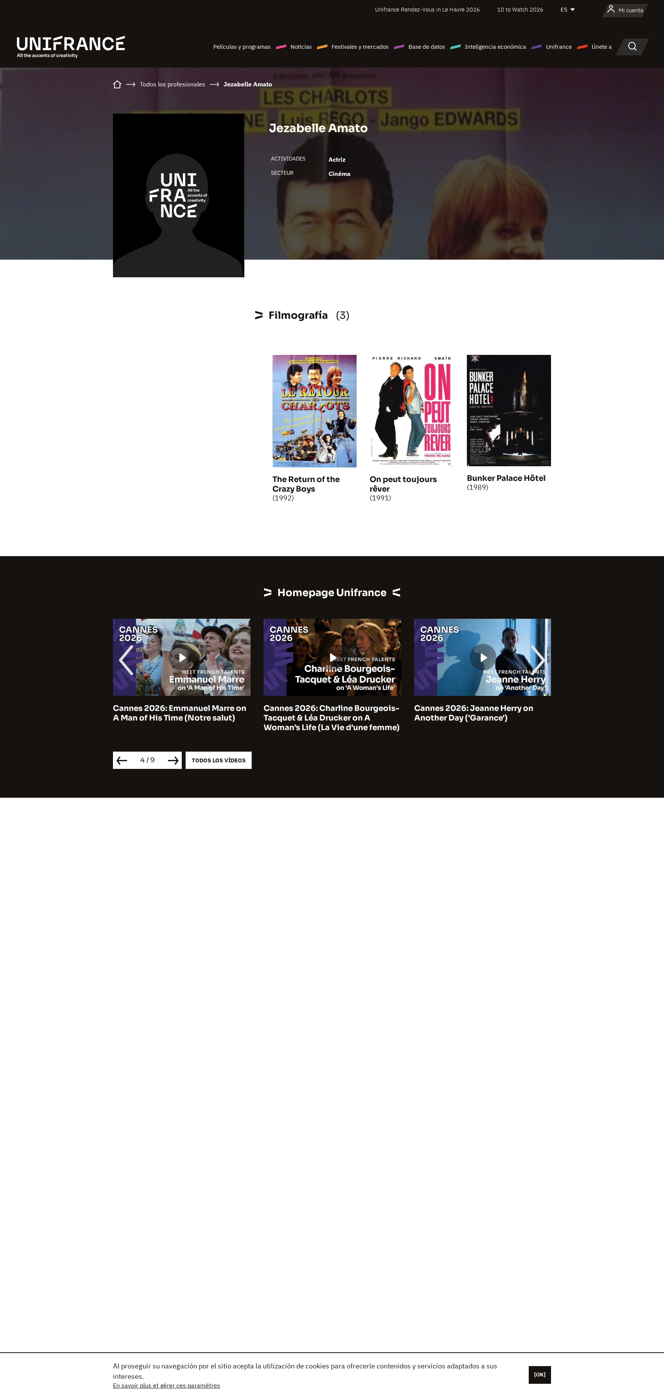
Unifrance (559, 46)
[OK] (540, 1374)
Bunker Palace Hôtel (506, 478)
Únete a (602, 46)
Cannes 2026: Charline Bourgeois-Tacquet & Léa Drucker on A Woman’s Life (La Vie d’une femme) (332, 718)
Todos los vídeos (219, 760)
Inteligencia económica (495, 46)
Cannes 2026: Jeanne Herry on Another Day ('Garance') (473, 713)
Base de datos (426, 46)
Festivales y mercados (360, 46)
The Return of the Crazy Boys (306, 484)
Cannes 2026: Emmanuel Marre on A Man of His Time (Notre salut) (179, 713)
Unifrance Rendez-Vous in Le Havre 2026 (427, 9)
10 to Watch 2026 (520, 9)
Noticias (301, 46)
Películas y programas (242, 46)
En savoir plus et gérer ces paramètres (166, 1385)
